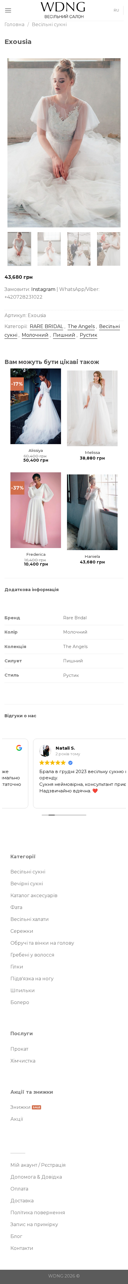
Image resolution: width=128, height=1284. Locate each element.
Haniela (92, 556)
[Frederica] (35, 510)
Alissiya (36, 450)
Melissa (92, 452)
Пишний (64, 335)
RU (116, 10)
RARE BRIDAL (46, 326)
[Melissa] (92, 408)
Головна (14, 24)
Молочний (35, 335)
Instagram (43, 289)
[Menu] (8, 10)
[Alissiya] (35, 406)
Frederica (36, 554)
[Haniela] (92, 512)
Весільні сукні (49, 24)
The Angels (81, 326)
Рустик (88, 335)
